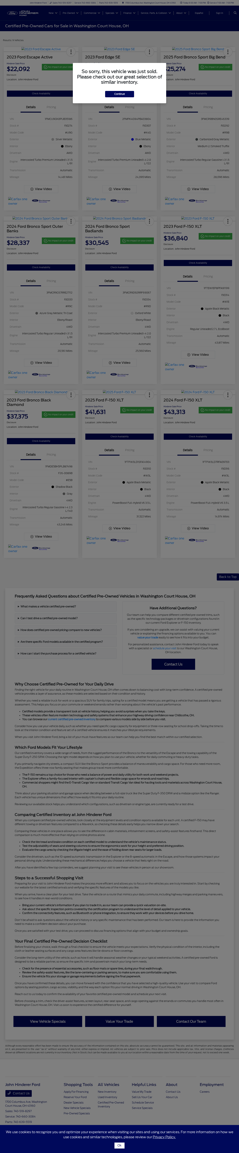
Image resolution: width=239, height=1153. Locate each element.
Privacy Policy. (164, 1137)
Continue (119, 94)
